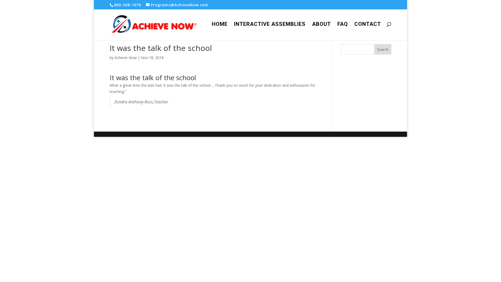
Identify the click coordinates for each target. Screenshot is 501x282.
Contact (367, 24)
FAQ (342, 24)
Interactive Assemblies (270, 24)
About (321, 24)
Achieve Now (126, 57)
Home (220, 24)
